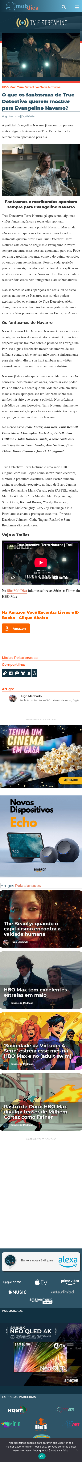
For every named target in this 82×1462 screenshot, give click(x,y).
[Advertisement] (41, 1195)
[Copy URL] (5, 673)
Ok (42, 1456)
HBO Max (9, 87)
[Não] (77, 1450)
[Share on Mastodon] (17, 673)
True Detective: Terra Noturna (38, 87)
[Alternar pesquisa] (64, 7)
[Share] (23, 673)
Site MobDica (17, 590)
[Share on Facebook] (11, 673)
